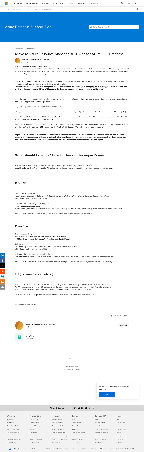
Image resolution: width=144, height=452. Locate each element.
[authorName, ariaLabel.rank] (17, 60)
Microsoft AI (75, 419)
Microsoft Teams (76, 436)
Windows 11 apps (11, 442)
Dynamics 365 (75, 426)
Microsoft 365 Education (58, 429)
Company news (120, 426)
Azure (96, 419)
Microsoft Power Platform (78, 432)
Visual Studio (98, 442)
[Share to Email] (93, 408)
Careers (118, 419)
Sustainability (119, 442)
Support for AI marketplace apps (103, 429)
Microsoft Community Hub (12, 9)
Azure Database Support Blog (43, 9)
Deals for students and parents (59, 439)
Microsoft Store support (36, 426)
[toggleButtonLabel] (137, 8)
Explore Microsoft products (14, 439)
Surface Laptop (11, 422)
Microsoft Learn (99, 426)
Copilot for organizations (13, 429)
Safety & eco (102, 448)
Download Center (34, 422)
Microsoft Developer (100, 422)
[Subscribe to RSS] (89, 408)
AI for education (56, 442)
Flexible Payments (34, 442)
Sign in (107, 394)
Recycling (110, 448)
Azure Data (30, 9)
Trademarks (94, 448)
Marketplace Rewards (100, 439)
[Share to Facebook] (75, 408)
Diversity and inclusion (122, 436)
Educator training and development (61, 436)
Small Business (76, 442)
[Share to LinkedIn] (72, 408)
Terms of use (85, 448)
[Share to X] (79, 408)
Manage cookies (75, 448)
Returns (32, 429)
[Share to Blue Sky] (86, 408)
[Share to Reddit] (82, 408)
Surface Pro (10, 419)
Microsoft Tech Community (101, 432)
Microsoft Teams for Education (59, 426)
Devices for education (57, 422)
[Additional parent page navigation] (23, 8)
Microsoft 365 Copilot (77, 439)
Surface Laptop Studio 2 (13, 426)
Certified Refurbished (35, 436)
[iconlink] (19, 337)
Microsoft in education (57, 419)
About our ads (119, 448)
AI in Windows (10, 436)
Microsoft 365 (75, 429)
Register (128, 3)
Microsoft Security (76, 422)
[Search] (122, 3)
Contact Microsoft (57, 448)
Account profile (34, 419)
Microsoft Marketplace (100, 436)
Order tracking (33, 432)
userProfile (124, 325)
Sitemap (48, 448)
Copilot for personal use (13, 432)
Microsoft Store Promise (36, 439)
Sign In (135, 3)
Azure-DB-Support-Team (30, 60)
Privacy (66, 448)
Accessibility (119, 439)
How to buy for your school (58, 432)
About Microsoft (120, 422)
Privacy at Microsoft (121, 429)
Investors (118, 432)
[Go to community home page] (6, 3)
